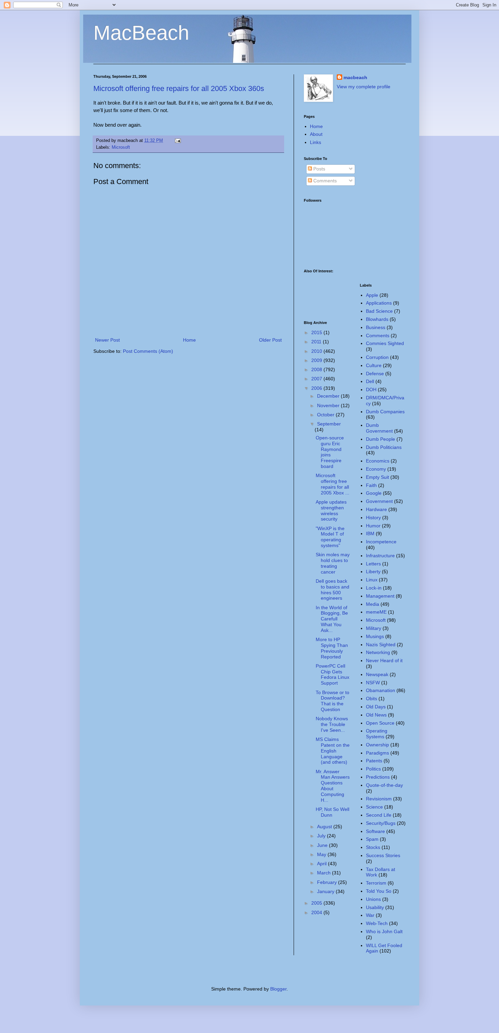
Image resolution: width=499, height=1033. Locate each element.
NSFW (373, 682)
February (327, 882)
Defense (375, 373)
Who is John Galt (384, 931)
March (324, 872)
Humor (373, 525)
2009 (317, 360)
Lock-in (374, 588)
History (373, 517)
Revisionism (379, 798)
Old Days (376, 706)
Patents (374, 760)
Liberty (373, 571)
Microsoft (121, 147)
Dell (370, 381)
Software (375, 831)
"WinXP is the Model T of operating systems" (330, 537)
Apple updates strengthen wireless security (331, 510)
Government (379, 501)
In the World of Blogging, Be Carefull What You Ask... (332, 619)
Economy (376, 469)
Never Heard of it (384, 660)
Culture (374, 365)
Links (315, 142)
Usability (375, 907)
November (329, 405)
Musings (375, 636)
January (326, 891)
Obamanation (380, 690)
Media (372, 604)
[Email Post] (177, 140)
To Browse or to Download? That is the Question (332, 701)
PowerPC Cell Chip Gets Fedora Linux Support (332, 674)
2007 (317, 378)
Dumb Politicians (384, 447)
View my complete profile (363, 86)
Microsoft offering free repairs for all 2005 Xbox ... (332, 484)
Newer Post (107, 340)
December (329, 396)
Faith (371, 485)
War (370, 915)
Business (375, 327)
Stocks (373, 847)
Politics (373, 769)
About (316, 134)
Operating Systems (376, 733)
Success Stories (383, 855)
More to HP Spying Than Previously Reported (332, 648)
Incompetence (381, 541)
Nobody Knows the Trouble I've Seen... (332, 724)
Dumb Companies (385, 411)
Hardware (376, 509)
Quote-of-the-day (384, 785)
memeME (376, 612)
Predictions (378, 777)
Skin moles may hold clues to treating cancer (333, 563)
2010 (317, 351)
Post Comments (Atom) (148, 351)
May (322, 854)
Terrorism (376, 883)
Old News (376, 715)
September (329, 424)
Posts (318, 168)
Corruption (377, 357)
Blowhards (377, 319)
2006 (317, 388)
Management (380, 596)
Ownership (377, 744)
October (326, 414)
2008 (317, 369)
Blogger (278, 989)
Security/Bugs (380, 823)
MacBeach (141, 32)
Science (374, 807)
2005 (317, 903)
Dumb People (380, 439)
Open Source (380, 723)
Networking (378, 652)
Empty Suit (377, 477)
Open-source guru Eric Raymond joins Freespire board (330, 452)
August (325, 826)
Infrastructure (380, 555)
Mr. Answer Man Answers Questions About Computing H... (333, 786)
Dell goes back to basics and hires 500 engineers (332, 589)
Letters (373, 563)
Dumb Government (379, 428)
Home (189, 340)
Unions (373, 899)
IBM (370, 533)
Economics (377, 461)
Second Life (378, 815)
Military (373, 628)
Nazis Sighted (380, 644)
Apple (372, 295)
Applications (379, 303)
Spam (372, 839)
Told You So (378, 891)
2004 (317, 912)
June (323, 845)
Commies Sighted (385, 343)
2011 (317, 341)
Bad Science (379, 311)
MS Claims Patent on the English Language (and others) (333, 751)
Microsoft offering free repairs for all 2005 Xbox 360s (178, 88)
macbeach (355, 77)
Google (374, 493)
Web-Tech (377, 923)
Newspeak (377, 674)
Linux (371, 579)
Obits (371, 698)
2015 (317, 332)
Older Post (270, 340)
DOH (371, 389)
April (322, 863)
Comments (324, 180)
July (322, 835)
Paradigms (377, 753)
